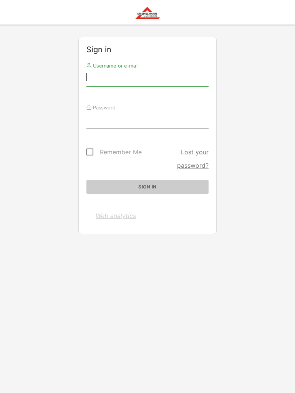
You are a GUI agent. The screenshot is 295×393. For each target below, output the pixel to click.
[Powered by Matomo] (147, 14)
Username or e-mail (115, 66)
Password (103, 107)
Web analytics (116, 216)
